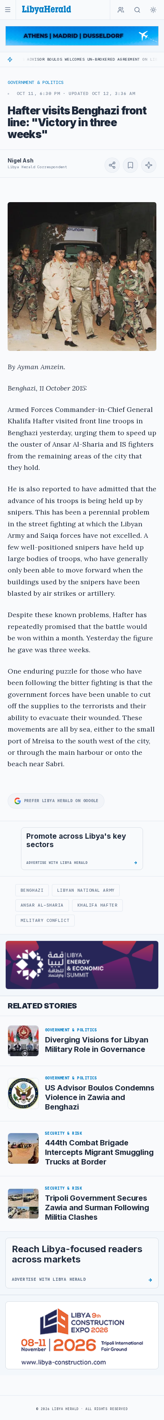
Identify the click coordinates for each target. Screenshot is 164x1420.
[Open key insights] (148, 165)
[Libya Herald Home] (46, 9)
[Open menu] (8, 9)
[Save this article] (130, 165)
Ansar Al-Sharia (42, 905)
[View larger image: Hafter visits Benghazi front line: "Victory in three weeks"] (82, 276)
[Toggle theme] (153, 10)
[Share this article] (112, 165)
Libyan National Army (86, 890)
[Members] (121, 10)
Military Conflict (45, 920)
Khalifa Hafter (97, 905)
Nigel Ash (21, 160)
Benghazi (32, 890)
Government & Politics (36, 82)
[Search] (137, 10)
